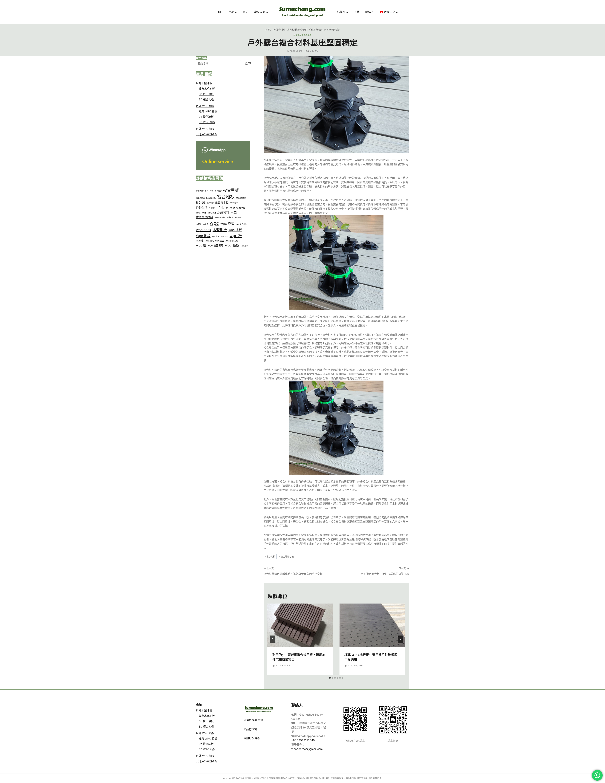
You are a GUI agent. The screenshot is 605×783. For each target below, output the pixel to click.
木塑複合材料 (204, 217)
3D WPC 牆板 (207, 122)
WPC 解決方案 (231, 241)
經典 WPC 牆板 (208, 111)
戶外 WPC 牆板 (205, 106)
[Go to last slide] (272, 639)
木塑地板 (238, 218)
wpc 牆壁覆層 (216, 245)
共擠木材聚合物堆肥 (302, 35)
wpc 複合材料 (241, 224)
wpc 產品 (219, 241)
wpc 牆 (201, 245)
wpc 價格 (209, 241)
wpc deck (203, 230)
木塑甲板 (229, 218)
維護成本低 (222, 202)
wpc (214, 223)
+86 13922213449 (303, 740)
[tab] (330, 678)
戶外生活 (201, 207)
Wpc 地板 (203, 236)
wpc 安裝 (215, 236)
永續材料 (223, 212)
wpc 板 (236, 235)
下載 (357, 12)
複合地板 (270, 556)
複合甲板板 (200, 198)
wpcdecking (296, 51)
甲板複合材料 (241, 198)
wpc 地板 (235, 230)
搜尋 (248, 63)
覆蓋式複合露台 (202, 191)
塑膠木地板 (201, 212)
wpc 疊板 (227, 223)
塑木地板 (212, 212)
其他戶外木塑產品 (206, 134)
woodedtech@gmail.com (307, 749)
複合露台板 (211, 198)
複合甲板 (231, 190)
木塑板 (199, 224)
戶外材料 (212, 208)
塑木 (220, 207)
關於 (245, 12)
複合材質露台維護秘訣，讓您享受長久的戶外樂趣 (293, 571)
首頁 (220, 12)
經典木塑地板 (207, 88)
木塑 (234, 212)
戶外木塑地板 (204, 83)
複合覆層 (218, 191)
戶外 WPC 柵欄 (205, 128)
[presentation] (300, 625)
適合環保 (210, 203)
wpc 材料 (224, 237)
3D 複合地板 (206, 99)
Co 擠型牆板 (206, 116)
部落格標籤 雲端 (253, 720)
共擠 (211, 191)
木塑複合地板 (219, 218)
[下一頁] (400, 639)
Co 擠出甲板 (206, 94)
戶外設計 (234, 203)
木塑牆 (205, 224)
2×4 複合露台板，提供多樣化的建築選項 (384, 571)
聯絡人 (369, 12)
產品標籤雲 (250, 729)
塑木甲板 (230, 207)
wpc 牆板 (232, 245)
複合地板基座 (286, 556)
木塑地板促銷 (252, 738)
